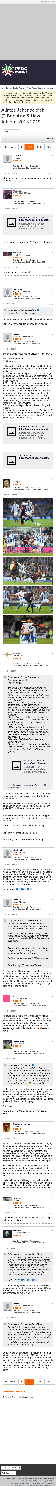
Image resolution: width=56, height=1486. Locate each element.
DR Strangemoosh (21, 1124)
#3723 (51, 268)
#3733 (51, 1213)
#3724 (51, 304)
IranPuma (17, 289)
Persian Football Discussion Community (40, 88)
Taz (14, 996)
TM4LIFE (17, 1230)
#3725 (51, 349)
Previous (10, 147)
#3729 (51, 915)
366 (39, 147)
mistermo (17, 1198)
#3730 (51, 1011)
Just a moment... (27, 455)
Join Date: (17, 166)
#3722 (51, 209)
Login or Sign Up (46, 2)
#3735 (51, 1318)
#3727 (51, 672)
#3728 (51, 865)
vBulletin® (42, 1482)
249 (29, 147)
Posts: (32, 166)
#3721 (51, 174)
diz (14, 480)
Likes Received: (19, 168)
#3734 (51, 1249)
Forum (8, 88)
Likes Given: (35, 168)
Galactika (17, 156)
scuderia (17, 253)
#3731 (51, 1059)
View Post (38, 310)
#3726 (51, 495)
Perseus (17, 334)
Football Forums (18, 88)
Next (49, 147)
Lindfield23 (18, 850)
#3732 (51, 1139)
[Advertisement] (28, 32)
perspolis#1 (18, 1041)
